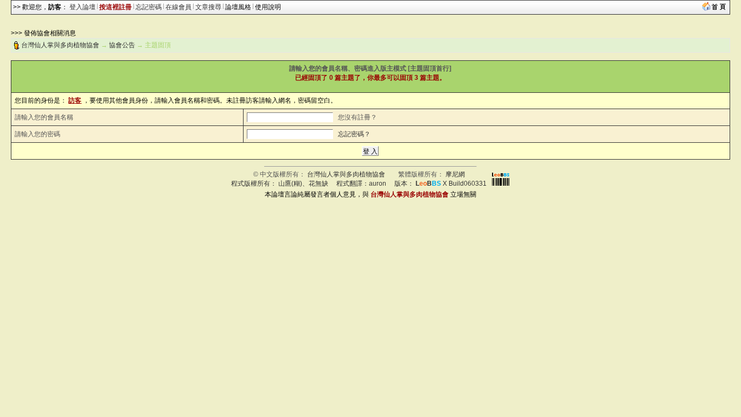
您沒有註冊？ (357, 117)
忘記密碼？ (354, 134)
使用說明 (268, 7)
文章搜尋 (208, 7)
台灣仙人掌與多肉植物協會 (60, 45)
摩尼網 (455, 174)
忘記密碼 (149, 7)
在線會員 (178, 7)
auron (377, 183)
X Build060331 (451, 183)
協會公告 (122, 45)
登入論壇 (82, 7)
